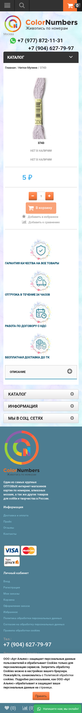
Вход (6, 581)
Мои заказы (11, 593)
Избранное (10, 612)
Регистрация (11, 587)
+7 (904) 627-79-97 (27, 644)
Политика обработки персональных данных (32, 618)
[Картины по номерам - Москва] (41, 17)
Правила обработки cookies (21, 630)
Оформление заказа (16, 606)
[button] (57, 708)
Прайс (7, 521)
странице (45, 687)
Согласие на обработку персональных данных (33, 624)
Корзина (9, 599)
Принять (41, 696)
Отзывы (8, 527)
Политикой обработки (58, 675)
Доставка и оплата (15, 515)
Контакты (10, 533)
